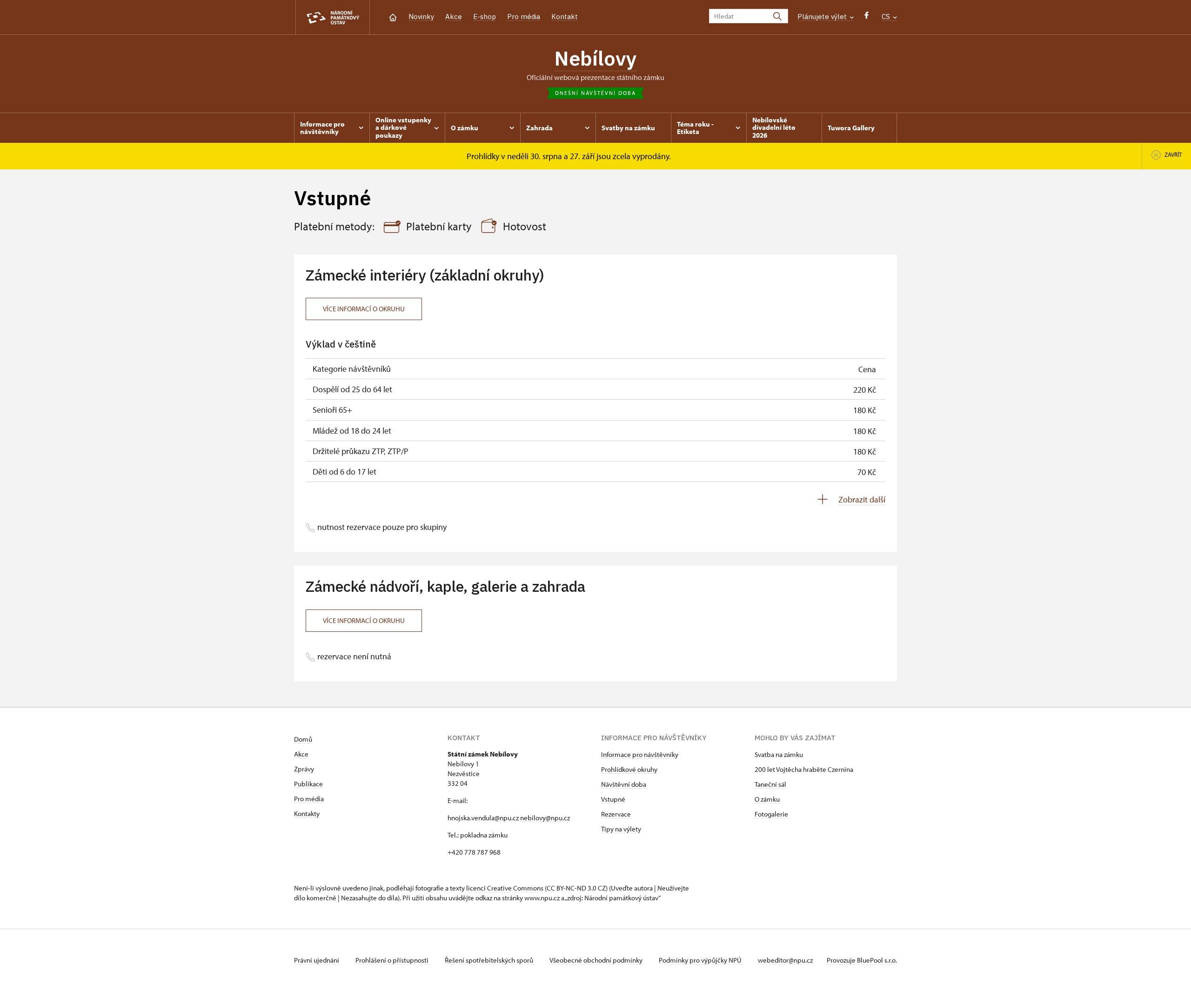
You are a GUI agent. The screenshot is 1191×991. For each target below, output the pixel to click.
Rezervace (616, 814)
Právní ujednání (317, 960)
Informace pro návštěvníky (639, 754)
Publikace (308, 783)
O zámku (767, 799)
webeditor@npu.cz (785, 960)
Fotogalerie (771, 814)
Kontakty (307, 813)
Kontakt (564, 16)
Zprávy (304, 768)
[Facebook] (866, 17)
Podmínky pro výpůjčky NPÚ (701, 960)
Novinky (421, 16)
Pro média (523, 16)
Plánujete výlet (823, 16)
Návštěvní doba (623, 784)
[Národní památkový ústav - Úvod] (332, 17)
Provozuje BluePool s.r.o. (862, 960)
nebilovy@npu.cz (545, 817)
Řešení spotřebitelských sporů (490, 960)
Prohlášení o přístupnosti (392, 960)
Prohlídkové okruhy (629, 769)
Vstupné (613, 799)
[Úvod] (392, 16)
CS (887, 16)
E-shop (484, 16)
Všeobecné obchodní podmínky (596, 960)
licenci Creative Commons (504, 888)
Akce (453, 16)
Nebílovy (595, 58)
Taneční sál (770, 784)
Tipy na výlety (621, 828)
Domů (303, 739)
